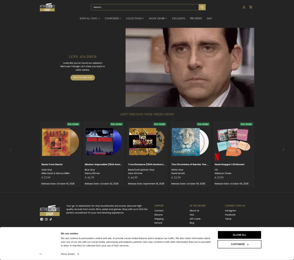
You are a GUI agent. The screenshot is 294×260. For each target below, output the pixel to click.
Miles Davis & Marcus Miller (55, 169)
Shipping (159, 218)
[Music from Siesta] (60, 142)
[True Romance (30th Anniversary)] (147, 142)
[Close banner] (268, 232)
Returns (159, 214)
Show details (68, 254)
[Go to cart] (251, 7)
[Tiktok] (50, 219)
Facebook (230, 214)
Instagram (230, 210)
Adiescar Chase (229, 169)
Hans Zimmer (147, 169)
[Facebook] (41, 219)
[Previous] (10, 149)
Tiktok (228, 218)
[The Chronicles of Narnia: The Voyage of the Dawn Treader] (190, 142)
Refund (158, 222)
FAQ (192, 214)
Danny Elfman (104, 169)
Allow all (239, 235)
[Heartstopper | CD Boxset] (234, 142)
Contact (159, 210)
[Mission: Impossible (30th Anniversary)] (104, 142)
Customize (238, 244)
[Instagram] (46, 219)
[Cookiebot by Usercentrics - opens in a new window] (40, 254)
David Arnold (190, 169)
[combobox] (145, 7)
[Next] (283, 149)
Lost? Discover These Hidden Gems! (147, 114)
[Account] (244, 7)
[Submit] (202, 7)
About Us (194, 210)
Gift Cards (195, 218)
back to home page (82, 77)
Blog (192, 222)
